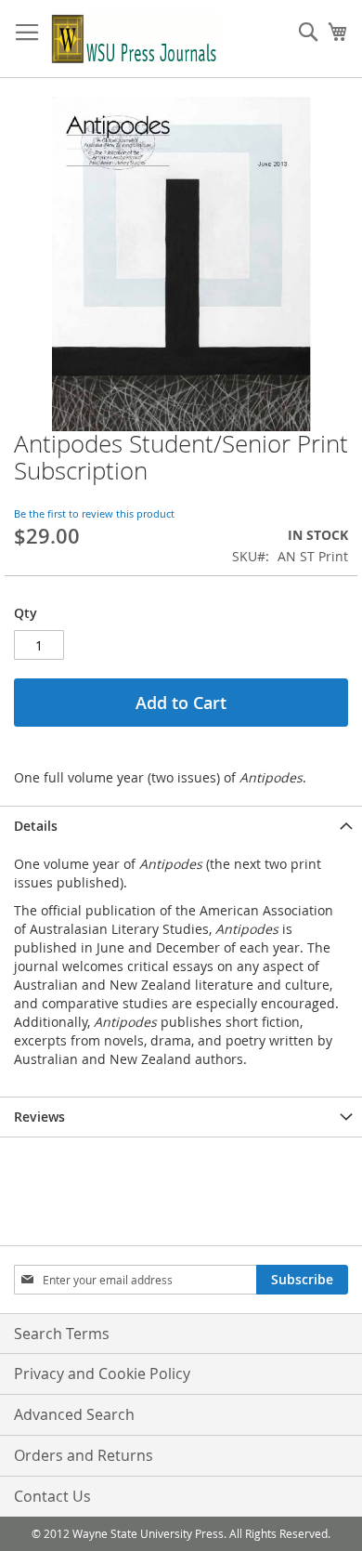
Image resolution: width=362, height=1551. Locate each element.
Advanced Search (74, 1414)
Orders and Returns (83, 1455)
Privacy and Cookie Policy (102, 1373)
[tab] (181, 826)
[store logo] (134, 39)
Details (36, 826)
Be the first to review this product (94, 513)
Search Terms (62, 1333)
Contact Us (52, 1496)
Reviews (39, 1116)
